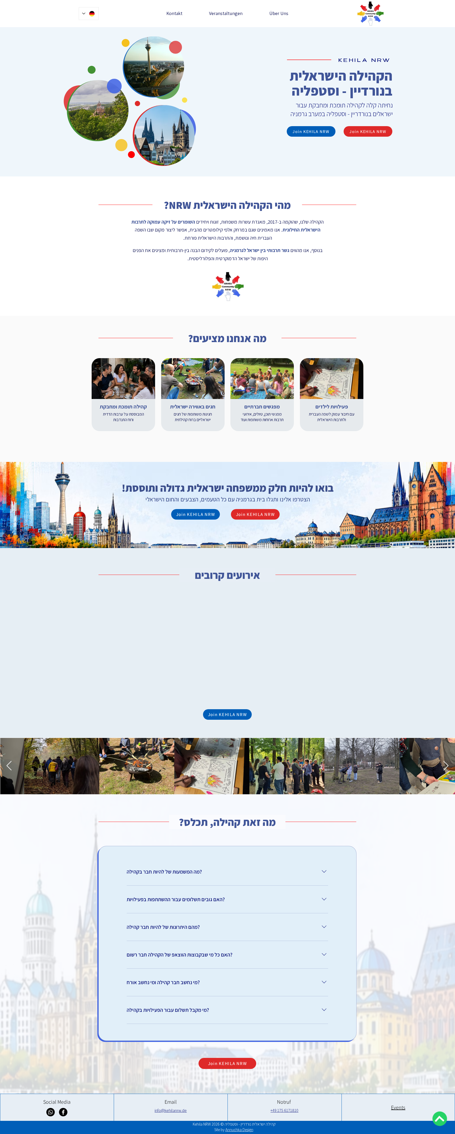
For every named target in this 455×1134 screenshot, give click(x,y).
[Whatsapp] (50, 1112)
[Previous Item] (9, 766)
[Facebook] (63, 1112)
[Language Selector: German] (89, 13)
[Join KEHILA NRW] (439, 1118)
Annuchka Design (239, 1129)
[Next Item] (446, 766)
